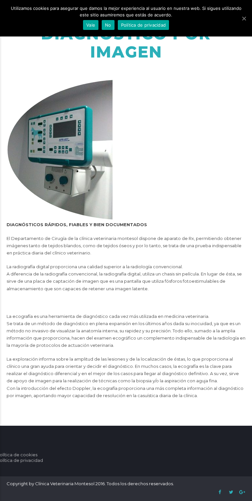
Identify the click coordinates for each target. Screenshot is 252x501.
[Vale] (244, 18)
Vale (90, 25)
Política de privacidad (143, 25)
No (108, 25)
